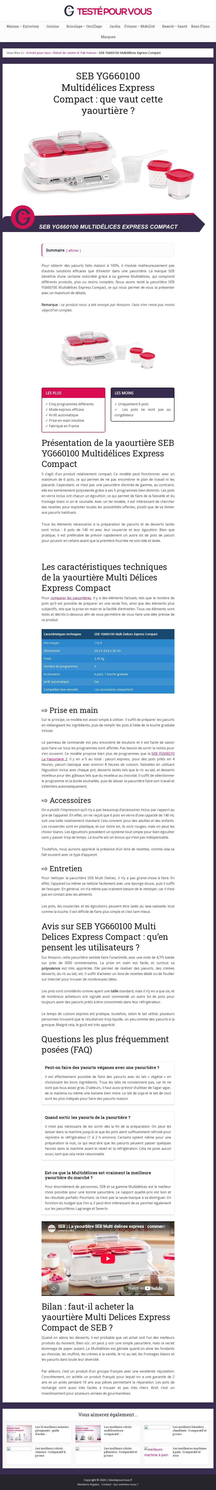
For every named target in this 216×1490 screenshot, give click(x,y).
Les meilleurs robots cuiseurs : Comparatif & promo (50, 1451)
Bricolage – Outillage (84, 26)
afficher (73, 250)
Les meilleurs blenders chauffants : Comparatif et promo (190, 1430)
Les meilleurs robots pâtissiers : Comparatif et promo (120, 1451)
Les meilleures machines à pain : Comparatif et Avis (190, 1451)
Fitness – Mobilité (139, 26)
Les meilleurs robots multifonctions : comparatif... (118, 1430)
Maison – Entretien (23, 26)
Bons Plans (200, 26)
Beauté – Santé (174, 26)
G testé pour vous (38, 53)
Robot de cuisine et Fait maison (74, 53)
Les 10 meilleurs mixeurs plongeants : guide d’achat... (52, 1430)
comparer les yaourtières (71, 598)
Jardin (114, 26)
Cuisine (52, 26)
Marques (108, 37)
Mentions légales (88, 1484)
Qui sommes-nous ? (126, 1484)
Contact (106, 1484)
